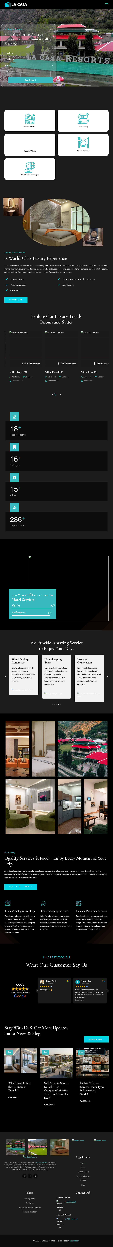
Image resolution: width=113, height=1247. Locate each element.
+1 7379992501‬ (70, 1202)
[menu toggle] (106, 4)
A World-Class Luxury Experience (35, 258)
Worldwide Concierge (29, 175)
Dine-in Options (83, 151)
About (83, 1167)
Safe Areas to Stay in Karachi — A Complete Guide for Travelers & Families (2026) (56, 1090)
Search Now (29, 80)
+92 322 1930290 (70, 1219)
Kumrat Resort (29, 126)
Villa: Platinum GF (87, 372)
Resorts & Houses (83, 1176)
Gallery (83, 1181)
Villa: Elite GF (13, 372)
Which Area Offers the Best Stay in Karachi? (19, 1086)
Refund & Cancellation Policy (30, 1207)
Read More (12, 1097)
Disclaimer (30, 1203)
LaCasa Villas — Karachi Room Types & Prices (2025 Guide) (92, 1088)
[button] (52, 394)
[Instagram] (24, 1176)
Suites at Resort (17, 279)
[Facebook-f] (30, 1176)
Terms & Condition (30, 1212)
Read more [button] (44, 1000)
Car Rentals (82, 127)
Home (83, 1163)
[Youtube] (35, 1176)
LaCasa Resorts (41, 1162)
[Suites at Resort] (7, 279)
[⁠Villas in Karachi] (7, 284)
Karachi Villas (29, 151)
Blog (83, 1185)
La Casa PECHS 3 (50, 372)
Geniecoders (75, 1241)
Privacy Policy (29, 1199)
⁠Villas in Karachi (18, 285)
